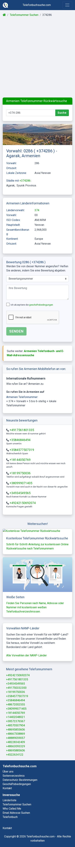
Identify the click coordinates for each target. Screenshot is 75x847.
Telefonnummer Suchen (24, 15)
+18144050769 (20, 460)
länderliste (9, 800)
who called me (12, 808)
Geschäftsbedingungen (17, 784)
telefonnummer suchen (17, 804)
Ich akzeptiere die (32, 304)
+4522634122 (14, 754)
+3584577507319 (22, 450)
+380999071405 (21, 483)
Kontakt (7, 788)
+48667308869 (15, 733)
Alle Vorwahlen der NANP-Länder (26, 655)
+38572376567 (15, 721)
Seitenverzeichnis (14, 775)
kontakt (7, 828)
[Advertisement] (37, 57)
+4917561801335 (22, 430)
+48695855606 (15, 729)
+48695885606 (15, 750)
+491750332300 (16, 687)
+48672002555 (15, 704)
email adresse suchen (16, 812)
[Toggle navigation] (67, 5)
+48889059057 (15, 738)
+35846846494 (20, 440)
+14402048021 (15, 717)
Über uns (8, 771)
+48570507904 (15, 725)
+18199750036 (20, 473)
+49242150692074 (23, 503)
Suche (62, 112)
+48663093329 (15, 746)
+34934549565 (20, 493)
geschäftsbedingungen (41, 304)
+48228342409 (15, 742)
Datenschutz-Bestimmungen (20, 780)
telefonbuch (10, 817)
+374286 (25, 180)
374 (37, 210)
